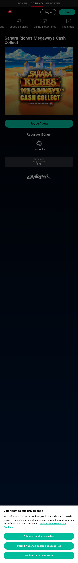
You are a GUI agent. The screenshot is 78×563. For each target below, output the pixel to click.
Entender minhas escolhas (38, 536)
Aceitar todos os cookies (38, 555)
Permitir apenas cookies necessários (39, 546)
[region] (39, 534)
